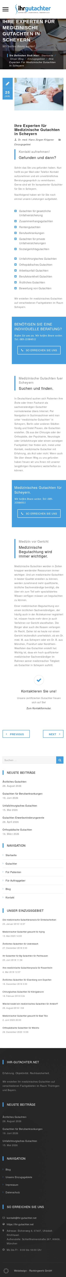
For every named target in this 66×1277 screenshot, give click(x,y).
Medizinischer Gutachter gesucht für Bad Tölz (25, 1015)
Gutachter (11, 863)
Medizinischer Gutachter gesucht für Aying (24, 931)
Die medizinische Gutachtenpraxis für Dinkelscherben (29, 919)
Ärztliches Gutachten (14, 781)
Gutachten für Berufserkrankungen (22, 793)
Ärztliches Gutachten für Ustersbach (20, 943)
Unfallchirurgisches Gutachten (20, 805)
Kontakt (10, 897)
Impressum (12, 1184)
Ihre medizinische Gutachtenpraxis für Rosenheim (27, 967)
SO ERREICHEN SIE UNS (41, 350)
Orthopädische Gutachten (17, 829)
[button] (6, 1271)
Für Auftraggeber (15, 880)
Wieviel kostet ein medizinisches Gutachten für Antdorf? (30, 1003)
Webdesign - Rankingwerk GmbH (33, 1270)
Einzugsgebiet (22, 144)
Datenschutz (13, 1192)
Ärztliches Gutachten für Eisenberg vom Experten (27, 979)
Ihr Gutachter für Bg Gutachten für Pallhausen (25, 955)
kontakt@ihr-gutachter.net (22, 1218)
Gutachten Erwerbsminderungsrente (23, 817)
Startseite (47, 55)
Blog (8, 889)
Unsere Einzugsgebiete (19, 1177)
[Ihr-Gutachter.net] (33, 9)
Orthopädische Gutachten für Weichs (21, 1027)
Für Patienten (13, 872)
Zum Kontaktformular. (39, 708)
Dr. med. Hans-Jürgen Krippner (36, 139)
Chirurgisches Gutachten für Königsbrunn (23, 991)
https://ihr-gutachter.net (20, 1224)
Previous (17, 734)
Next (52, 734)
